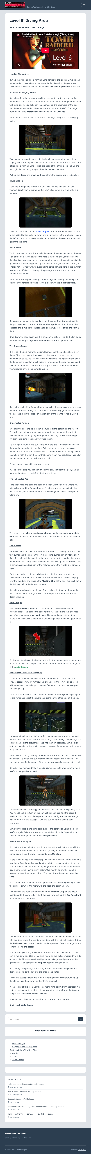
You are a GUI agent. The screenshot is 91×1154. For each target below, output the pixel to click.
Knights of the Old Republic (24, 1047)
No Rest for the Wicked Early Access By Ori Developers (30, 1114)
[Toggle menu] (83, 5)
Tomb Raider (18, 1059)
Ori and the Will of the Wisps (25, 1050)
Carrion (15, 1053)
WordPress (82, 1150)
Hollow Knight (18, 1043)
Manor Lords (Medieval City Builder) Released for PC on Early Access (36, 1107)
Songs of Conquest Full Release (21, 1099)
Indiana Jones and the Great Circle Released (26, 1084)
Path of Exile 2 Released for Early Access (24, 1092)
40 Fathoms (27, 1005)
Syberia (15, 1056)
